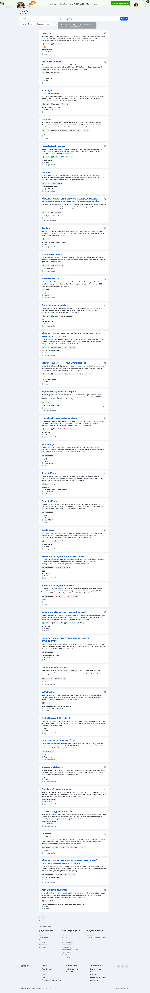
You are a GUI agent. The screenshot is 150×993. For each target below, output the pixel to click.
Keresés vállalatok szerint (98, 977)
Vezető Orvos (47, 530)
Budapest (42, 935)
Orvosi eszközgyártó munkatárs (56, 789)
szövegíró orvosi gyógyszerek (70, 949)
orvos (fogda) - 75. (50, 278)
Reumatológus (48, 444)
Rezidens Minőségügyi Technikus (57, 585)
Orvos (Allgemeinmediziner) (55, 305)
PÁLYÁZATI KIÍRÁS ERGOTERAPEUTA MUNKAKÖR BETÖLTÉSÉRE (65, 639)
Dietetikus (46, 119)
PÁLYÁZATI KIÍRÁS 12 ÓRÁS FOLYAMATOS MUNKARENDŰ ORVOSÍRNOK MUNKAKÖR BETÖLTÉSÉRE (69, 862)
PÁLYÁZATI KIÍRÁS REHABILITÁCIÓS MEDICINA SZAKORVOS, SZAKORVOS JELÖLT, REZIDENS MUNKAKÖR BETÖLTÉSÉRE (70, 200)
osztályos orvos (66, 952)
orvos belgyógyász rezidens (69, 957)
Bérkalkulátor (94, 980)
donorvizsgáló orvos (67, 935)
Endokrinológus (49, 501)
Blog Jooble (94, 974)
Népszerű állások (90, 935)
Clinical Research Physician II (55, 718)
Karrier (44, 974)
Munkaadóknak (70, 972)
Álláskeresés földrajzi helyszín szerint (96, 937)
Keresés (124, 19)
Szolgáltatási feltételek (28, 988)
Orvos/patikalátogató (52, 767)
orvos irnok (65, 937)
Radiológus (46, 90)
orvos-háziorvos (66, 954)
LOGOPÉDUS (47, 692)
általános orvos (66, 940)
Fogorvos (46, 33)
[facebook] (118, 966)
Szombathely (43, 944)
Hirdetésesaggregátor (73, 969)
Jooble (127, 989)
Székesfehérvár (43, 937)
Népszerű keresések (45, 926)
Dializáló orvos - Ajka (51, 254)
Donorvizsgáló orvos (51, 61)
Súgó (43, 977)
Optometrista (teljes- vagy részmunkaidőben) (63, 612)
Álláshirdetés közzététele (120, 3)
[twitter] (122, 966)
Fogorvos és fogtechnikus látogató (58, 391)
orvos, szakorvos (66, 944)
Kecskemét (42, 940)
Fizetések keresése (96, 972)
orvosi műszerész (67, 947)
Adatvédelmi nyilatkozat (44, 988)
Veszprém (42, 942)
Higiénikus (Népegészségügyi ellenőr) (59, 418)
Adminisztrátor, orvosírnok (54, 890)
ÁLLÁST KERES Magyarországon (52, 980)
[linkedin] (126, 966)
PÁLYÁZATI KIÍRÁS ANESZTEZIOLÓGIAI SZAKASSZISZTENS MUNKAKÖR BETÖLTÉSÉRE (70, 335)
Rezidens (45, 228)
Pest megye (42, 947)
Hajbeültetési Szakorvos (53, 146)
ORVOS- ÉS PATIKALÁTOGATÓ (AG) (58, 740)
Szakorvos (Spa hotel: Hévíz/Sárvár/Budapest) (63, 363)
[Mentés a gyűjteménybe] (105, 33)
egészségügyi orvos (67, 942)
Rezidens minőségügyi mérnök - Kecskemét (62, 556)
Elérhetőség (45, 972)
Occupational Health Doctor (55, 667)
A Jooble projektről (47, 969)
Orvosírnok (46, 833)
